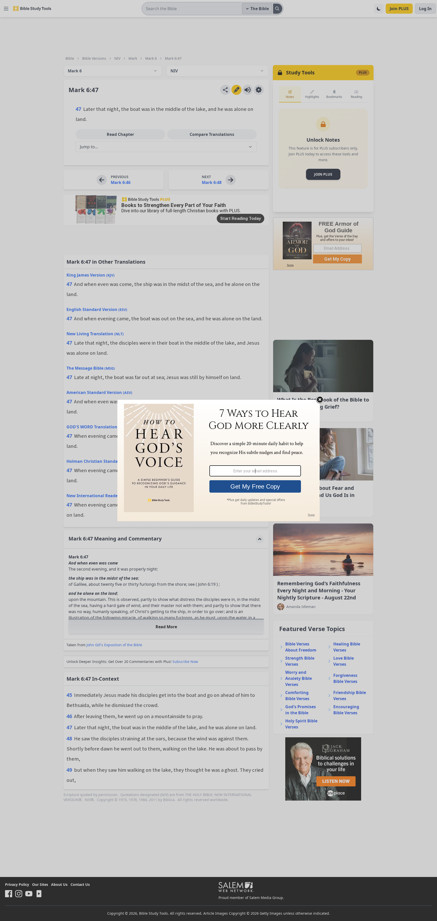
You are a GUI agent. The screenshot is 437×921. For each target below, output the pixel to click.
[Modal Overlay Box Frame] (218, 460)
